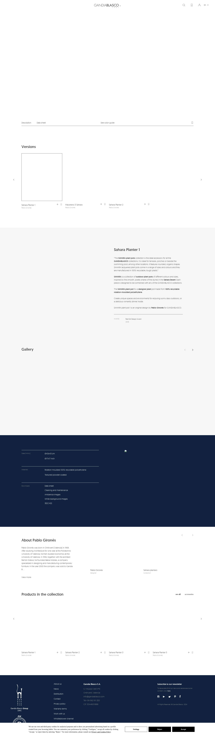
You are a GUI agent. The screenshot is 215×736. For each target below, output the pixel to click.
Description (26, 122)
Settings (136, 729)
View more (26, 577)
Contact (57, 699)
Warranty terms (60, 708)
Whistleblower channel (64, 718)
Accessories (189, 594)
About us (58, 684)
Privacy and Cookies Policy (101, 732)
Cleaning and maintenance (56, 490)
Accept (183, 729)
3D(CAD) (48, 503)
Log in (199, 5)
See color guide (107, 122)
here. (169, 691)
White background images (56, 499)
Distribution (58, 694)
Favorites (191, 5)
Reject (159, 729)
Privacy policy (59, 703)
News (56, 689)
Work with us (59, 713)
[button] (201, 180)
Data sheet (41, 122)
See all (178, 594)
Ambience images (52, 494)
